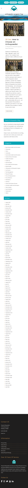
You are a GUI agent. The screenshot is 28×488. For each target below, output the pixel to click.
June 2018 (7, 274)
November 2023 (9, 213)
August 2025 (8, 202)
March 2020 (8, 257)
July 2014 (7, 316)
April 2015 (7, 301)
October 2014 (8, 310)
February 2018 (8, 280)
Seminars (7, 181)
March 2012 (8, 360)
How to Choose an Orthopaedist (12, 41)
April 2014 (7, 322)
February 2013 (8, 345)
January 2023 (8, 227)
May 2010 (7, 371)
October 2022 (8, 229)
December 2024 (9, 210)
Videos (7, 193)
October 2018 (8, 269)
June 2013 (7, 337)
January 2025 (8, 208)
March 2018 (8, 278)
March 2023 (8, 223)
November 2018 (9, 267)
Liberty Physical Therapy (6, 452)
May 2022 (7, 231)
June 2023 (7, 219)
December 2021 (9, 234)
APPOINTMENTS (13, 2)
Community (8, 153)
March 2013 (8, 343)
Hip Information (9, 162)
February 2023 (8, 225)
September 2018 (9, 270)
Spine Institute (8, 187)
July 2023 (7, 217)
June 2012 (7, 356)
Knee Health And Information (11, 164)
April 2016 (7, 291)
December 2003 (9, 377)
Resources (3, 450)
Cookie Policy (3, 446)
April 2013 (7, 341)
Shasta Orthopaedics (9, 48)
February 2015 (8, 305)
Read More (9, 111)
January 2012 (8, 362)
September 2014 (9, 312)
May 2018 (7, 276)
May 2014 (7, 320)
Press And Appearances (10, 175)
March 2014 (8, 324)
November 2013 (9, 328)
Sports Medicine (9, 189)
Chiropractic (8, 149)
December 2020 (9, 246)
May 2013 (7, 339)
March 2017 (8, 288)
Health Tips (8, 160)
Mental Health (8, 166)
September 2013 (9, 331)
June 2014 (7, 318)
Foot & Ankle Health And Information (13, 155)
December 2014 (9, 307)
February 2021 (8, 244)
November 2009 (9, 375)
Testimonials (8, 191)
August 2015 (8, 299)
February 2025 (8, 206)
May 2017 (7, 286)
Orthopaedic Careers (5, 448)
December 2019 (9, 259)
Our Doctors (8, 170)
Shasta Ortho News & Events (11, 183)
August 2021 (8, 240)
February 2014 (8, 326)
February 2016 (8, 295)
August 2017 (8, 282)
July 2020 (7, 253)
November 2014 (9, 309)
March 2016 (8, 293)
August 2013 (8, 333)
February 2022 (8, 232)
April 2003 (7, 381)
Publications (8, 179)
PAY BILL (6, 2)
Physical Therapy (9, 174)
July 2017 (7, 284)
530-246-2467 (4, 431)
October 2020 (8, 248)
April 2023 (7, 221)
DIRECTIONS (20, 2)
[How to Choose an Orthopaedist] (14, 29)
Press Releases (9, 177)
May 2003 (7, 379)
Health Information (9, 158)
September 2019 (9, 261)
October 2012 (8, 350)
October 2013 (8, 329)
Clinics (7, 151)
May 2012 (7, 358)
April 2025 (7, 204)
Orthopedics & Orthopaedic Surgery (13, 46)
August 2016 (8, 290)
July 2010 (7, 368)
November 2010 (9, 366)
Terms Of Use (4, 444)
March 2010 (8, 373)
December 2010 (9, 364)
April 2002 (7, 387)
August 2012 (8, 354)
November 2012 (9, 349)
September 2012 (9, 352)
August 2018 (8, 272)
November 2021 (9, 236)
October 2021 (8, 238)
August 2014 (8, 314)
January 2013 (8, 347)
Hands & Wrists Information (11, 156)
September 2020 (9, 250)
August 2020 (8, 251)
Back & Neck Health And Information (13, 147)
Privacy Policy (4, 442)
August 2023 (8, 215)
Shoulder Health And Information (12, 185)
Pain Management (9, 172)
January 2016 (8, 297)
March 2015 (8, 303)
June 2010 (7, 369)
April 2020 (7, 255)
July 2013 (7, 335)
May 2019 (7, 265)
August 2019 (8, 263)
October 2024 (8, 211)
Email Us (3, 433)
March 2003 (8, 383)
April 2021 (7, 242)
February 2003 (8, 385)
